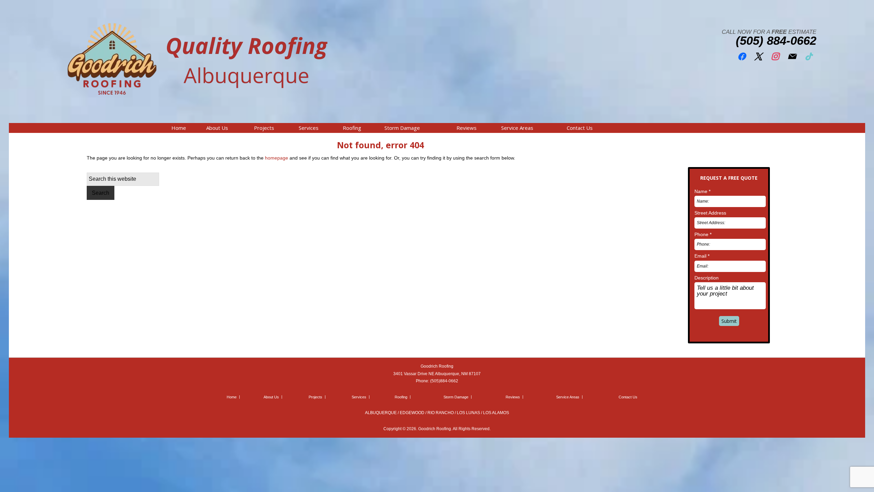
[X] (758, 55)
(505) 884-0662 (776, 40)
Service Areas (567, 397)
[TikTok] (808, 55)
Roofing (401, 397)
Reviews (513, 397)
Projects (315, 397)
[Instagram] (775, 55)
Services (359, 397)
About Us (271, 397)
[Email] (791, 55)
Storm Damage (455, 397)
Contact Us (628, 397)
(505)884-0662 (444, 381)
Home (232, 397)
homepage (276, 158)
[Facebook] (741, 55)
